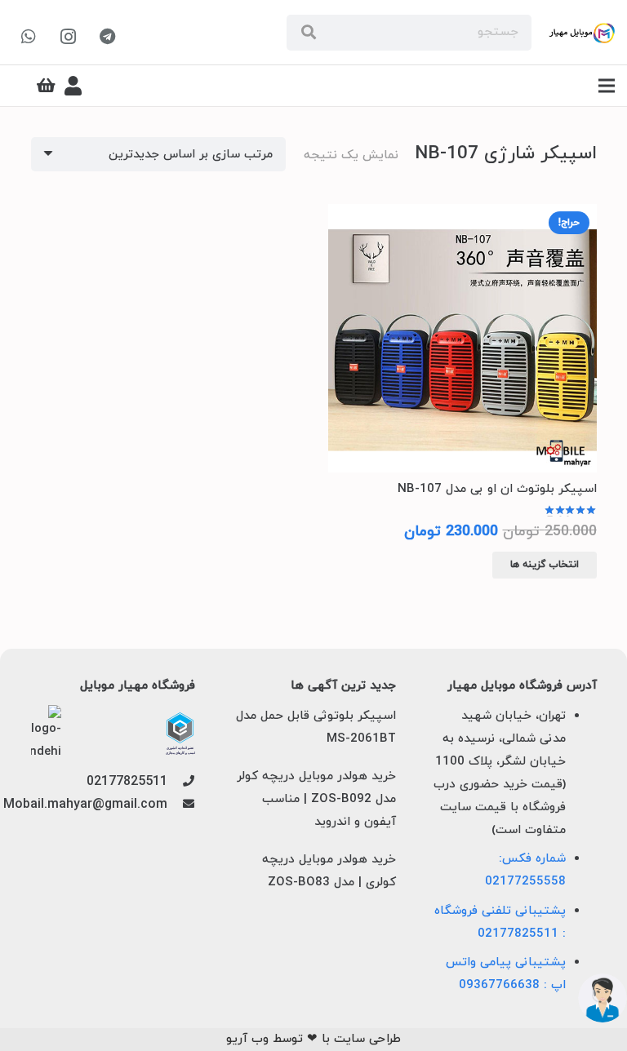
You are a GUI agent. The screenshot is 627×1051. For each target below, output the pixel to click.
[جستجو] (308, 32)
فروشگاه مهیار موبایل (137, 686)
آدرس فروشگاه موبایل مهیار (522, 686)
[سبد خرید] (46, 85)
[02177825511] (180, 782)
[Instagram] (67, 36)
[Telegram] (107, 36)
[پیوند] (582, 33)
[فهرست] (607, 85)
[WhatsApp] (28, 36)
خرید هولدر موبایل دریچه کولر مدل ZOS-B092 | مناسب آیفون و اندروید (316, 799)
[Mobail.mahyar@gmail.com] (180, 805)
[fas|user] (73, 86)
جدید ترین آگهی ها (343, 686)
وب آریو (247, 1039)
